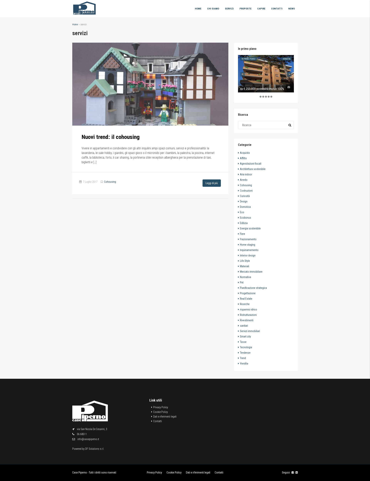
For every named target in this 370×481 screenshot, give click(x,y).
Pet (242, 282)
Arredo (243, 179)
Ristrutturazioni (248, 314)
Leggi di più (212, 183)
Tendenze (245, 352)
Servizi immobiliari (250, 331)
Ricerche (245, 304)
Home (198, 8)
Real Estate (246, 298)
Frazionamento (248, 239)
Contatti (277, 8)
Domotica (245, 206)
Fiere (242, 233)
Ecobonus (245, 217)
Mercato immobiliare (251, 271)
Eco (242, 212)
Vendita (286, 59)
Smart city (245, 336)
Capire (261, 8)
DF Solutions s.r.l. (94, 448)
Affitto (243, 158)
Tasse (243, 341)
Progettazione (248, 293)
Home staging (247, 244)
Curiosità (245, 196)
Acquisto (245, 152)
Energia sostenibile (250, 228)
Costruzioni (246, 190)
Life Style (245, 260)
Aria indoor (246, 174)
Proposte (245, 8)
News (291, 8)
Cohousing (110, 181)
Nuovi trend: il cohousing (111, 137)
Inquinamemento (249, 250)
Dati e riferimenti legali (165, 416)
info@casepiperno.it (88, 439)
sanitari (244, 325)
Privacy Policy (160, 407)
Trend (243, 358)
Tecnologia (246, 347)
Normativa (245, 277)
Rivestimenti (246, 320)
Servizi (229, 8)
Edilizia (244, 223)
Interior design (248, 255)
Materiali (244, 266)
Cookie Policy (160, 411)
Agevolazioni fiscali (250, 163)
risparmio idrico (248, 309)
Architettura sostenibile (253, 169)
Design (243, 201)
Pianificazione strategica (253, 287)
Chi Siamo (213, 8)
